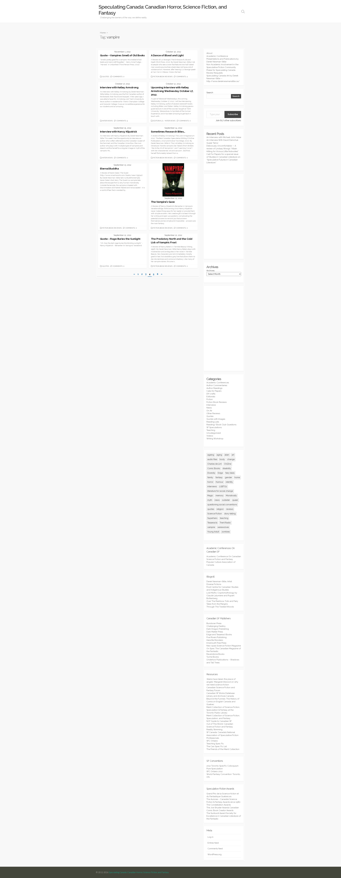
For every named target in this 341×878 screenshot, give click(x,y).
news (217, 500)
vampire (211, 527)
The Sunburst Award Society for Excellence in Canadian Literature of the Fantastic (223, 816)
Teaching (210, 430)
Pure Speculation (214, 768)
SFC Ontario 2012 (214, 771)
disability (227, 468)
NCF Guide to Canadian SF (219, 721)
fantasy (219, 477)
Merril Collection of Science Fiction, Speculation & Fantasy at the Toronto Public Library (223, 710)
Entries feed (213, 843)
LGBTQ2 (223, 486)
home (237, 477)
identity (229, 482)
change (231, 459)
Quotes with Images (215, 419)
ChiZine (227, 464)
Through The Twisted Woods (220, 607)
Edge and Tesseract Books (219, 634)
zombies (226, 532)
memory (219, 495)
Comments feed (215, 848)
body (222, 459)
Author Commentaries (216, 385)
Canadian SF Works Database (220, 693)
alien (227, 455)
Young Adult (213, 532)
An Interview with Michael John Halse (223, 137)
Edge (220, 473)
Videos (209, 436)
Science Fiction (214, 513)
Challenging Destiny (216, 626)
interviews (212, 486)
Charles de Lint (214, 464)
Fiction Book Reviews (162, 77)
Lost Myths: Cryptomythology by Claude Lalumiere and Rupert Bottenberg (221, 596)
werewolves (223, 527)
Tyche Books (212, 657)
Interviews (107, 121)
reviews (229, 509)
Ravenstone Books (215, 654)
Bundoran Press (213, 623)
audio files (212, 459)
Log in (210, 837)
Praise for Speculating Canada (220, 70)
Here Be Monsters (214, 640)
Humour (219, 482)
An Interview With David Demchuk (222, 140)
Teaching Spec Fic (215, 743)
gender (228, 477)
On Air (209, 410)
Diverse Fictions (213, 584)
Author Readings (214, 388)
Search (209, 92)
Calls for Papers (213, 391)
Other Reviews (213, 413)
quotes (210, 509)
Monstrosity (231, 495)
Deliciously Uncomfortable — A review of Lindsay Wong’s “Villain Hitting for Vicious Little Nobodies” (222, 149)
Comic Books (213, 468)
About (209, 53)
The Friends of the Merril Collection (222, 749)
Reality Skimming (214, 729)
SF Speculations (214, 427)
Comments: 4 (182, 77)
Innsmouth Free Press (216, 643)
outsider (226, 500)
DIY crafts (210, 394)
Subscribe (233, 114)
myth (209, 500)
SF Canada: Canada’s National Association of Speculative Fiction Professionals (222, 735)
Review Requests (214, 73)
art (233, 455)
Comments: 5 (122, 121)
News (209, 408)
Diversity (211, 473)
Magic (210, 495)
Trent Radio (225, 522)
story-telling (230, 513)
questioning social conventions (222, 504)
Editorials (158, 121)
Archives (210, 270)
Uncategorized (213, 433)
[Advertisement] (223, 216)
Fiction (209, 399)
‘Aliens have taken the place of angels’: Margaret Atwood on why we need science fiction (222, 682)
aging (219, 455)
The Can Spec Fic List (216, 746)
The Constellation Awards (218, 805)
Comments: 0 (118, 77)
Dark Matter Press (214, 632)
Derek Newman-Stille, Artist (219, 581)
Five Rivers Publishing (216, 637)
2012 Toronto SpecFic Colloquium (222, 766)
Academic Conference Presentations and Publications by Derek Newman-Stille (222, 59)
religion (220, 509)
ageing (210, 455)
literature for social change (220, 491)
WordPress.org (215, 854)
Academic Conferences (217, 382)
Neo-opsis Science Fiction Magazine (223, 646)
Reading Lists (212, 422)
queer (235, 500)
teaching (224, 518)
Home (103, 32)
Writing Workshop (214, 438)
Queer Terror (212, 143)
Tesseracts (212, 522)
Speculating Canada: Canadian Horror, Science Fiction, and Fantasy (139, 872)
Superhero (212, 518)
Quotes (105, 77)
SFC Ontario (212, 741)
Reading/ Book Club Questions (221, 424)
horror (210, 482)
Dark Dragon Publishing (217, 629)
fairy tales (229, 473)
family (210, 477)
